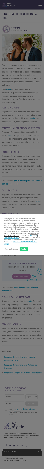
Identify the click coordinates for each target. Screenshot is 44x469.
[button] (11, 249)
